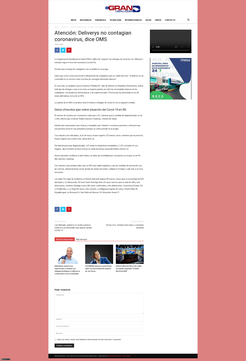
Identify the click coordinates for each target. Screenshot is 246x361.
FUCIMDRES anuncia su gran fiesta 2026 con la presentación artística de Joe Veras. (98, 268)
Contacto (170, 20)
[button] (188, 20)
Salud (148, 20)
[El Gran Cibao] (123, 8)
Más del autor (81, 239)
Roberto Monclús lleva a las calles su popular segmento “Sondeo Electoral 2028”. (129, 268)
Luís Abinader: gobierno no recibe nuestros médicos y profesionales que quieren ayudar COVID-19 (73, 228)
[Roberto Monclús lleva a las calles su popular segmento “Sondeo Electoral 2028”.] (130, 254)
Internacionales (133, 20)
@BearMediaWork (115, 356)
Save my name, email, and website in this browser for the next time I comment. (89, 339)
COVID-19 (64, 27)
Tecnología (115, 20)
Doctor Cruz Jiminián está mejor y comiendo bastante (125, 226)
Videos (158, 20)
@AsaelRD (127, 356)
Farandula (100, 20)
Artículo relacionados (64, 239)
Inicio (73, 20)
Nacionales (85, 20)
